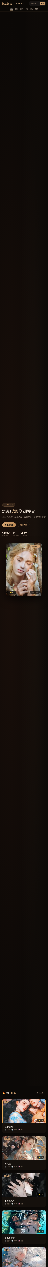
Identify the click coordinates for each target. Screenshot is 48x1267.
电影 (16, 9)
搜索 (42, 3)
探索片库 (23, 525)
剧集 (21, 9)
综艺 (31, 9)
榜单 (36, 9)
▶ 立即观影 (9, 525)
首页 (11, 9)
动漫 (26, 9)
